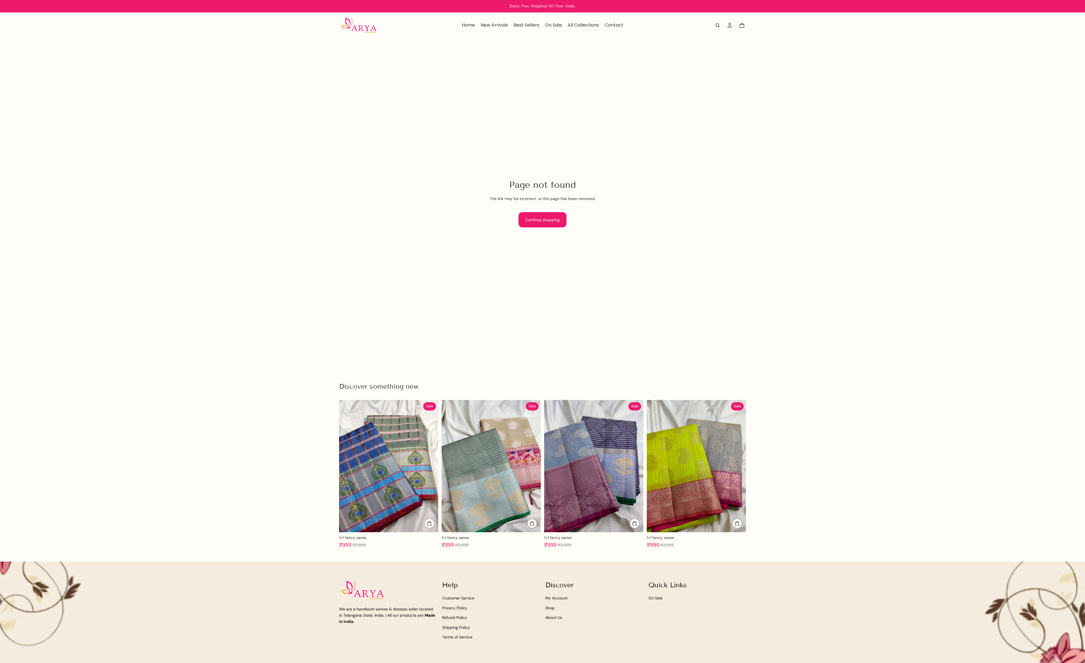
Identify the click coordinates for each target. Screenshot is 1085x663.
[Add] (429, 523)
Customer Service (458, 598)
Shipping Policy (456, 627)
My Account (556, 598)
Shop (550, 607)
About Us (553, 617)
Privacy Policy (454, 607)
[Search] (717, 25)
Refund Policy (454, 617)
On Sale (655, 598)
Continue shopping (542, 219)
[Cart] (742, 25)
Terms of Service (457, 637)
